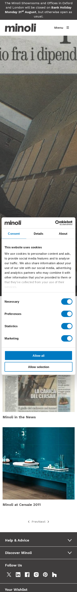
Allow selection (38, 366)
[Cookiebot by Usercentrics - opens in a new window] (55, 222)
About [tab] (63, 233)
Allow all (38, 355)
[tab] (40, 540)
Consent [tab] (14, 233)
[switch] (66, 314)
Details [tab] (38, 233)
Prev (35, 521)
